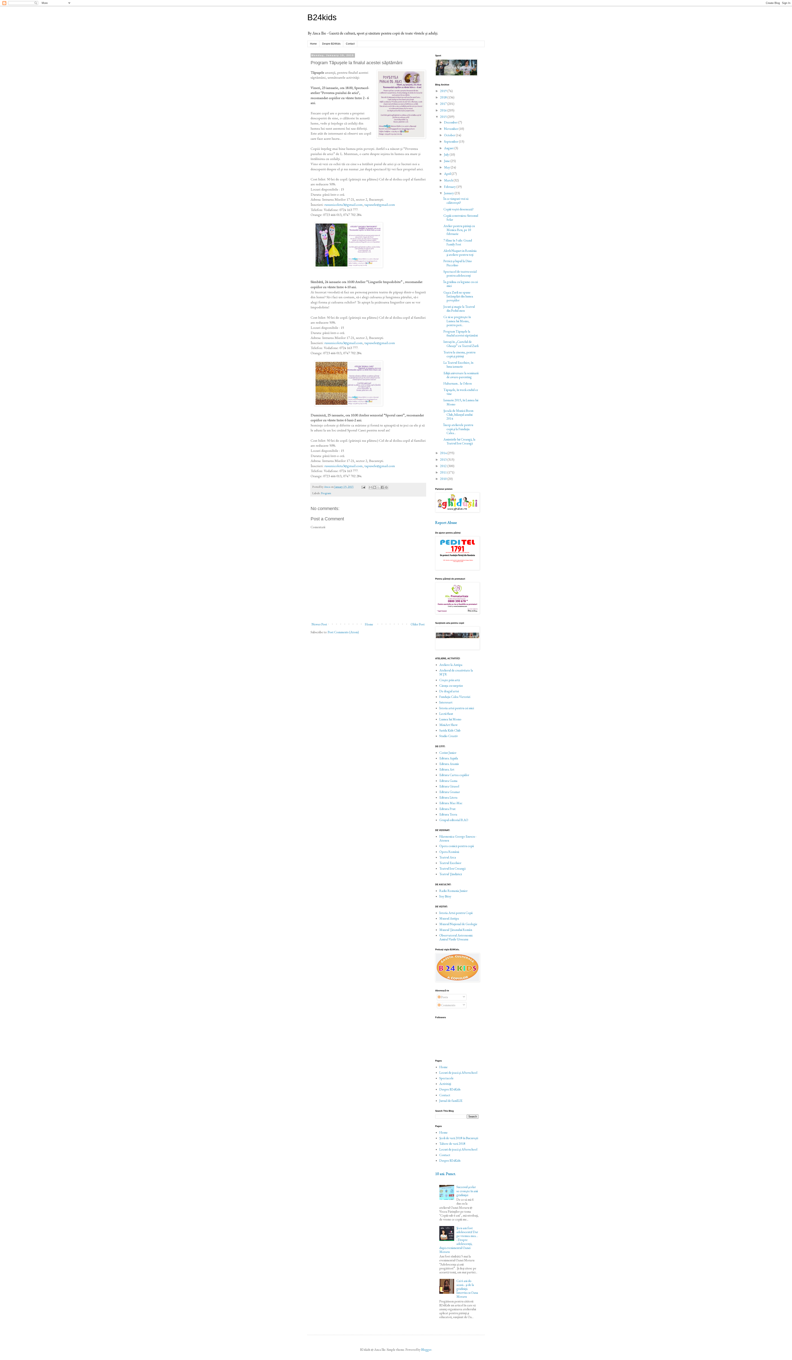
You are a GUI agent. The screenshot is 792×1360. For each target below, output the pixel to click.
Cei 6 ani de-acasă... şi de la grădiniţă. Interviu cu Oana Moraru (467, 1289)
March (449, 180)
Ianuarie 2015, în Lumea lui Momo (460, 402)
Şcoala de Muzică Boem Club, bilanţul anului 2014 (458, 414)
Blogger (426, 1349)
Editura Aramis (449, 764)
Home (313, 43)
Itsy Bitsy (445, 896)
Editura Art (446, 769)
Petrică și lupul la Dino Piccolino (457, 263)
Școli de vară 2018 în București (458, 1138)
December (451, 122)
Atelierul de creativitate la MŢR (456, 672)
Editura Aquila (448, 758)
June (447, 161)
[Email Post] (363, 487)
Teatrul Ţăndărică (450, 874)
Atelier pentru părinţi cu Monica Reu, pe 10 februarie (459, 230)
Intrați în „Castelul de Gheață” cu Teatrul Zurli (460, 344)
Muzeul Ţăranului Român (455, 930)
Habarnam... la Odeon (457, 383)
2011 (443, 472)
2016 (443, 110)
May (447, 167)
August (449, 148)
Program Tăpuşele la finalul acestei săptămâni (460, 333)
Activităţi (445, 1084)
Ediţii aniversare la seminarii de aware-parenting (460, 375)
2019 (443, 91)
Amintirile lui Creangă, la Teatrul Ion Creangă (459, 441)
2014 (443, 453)
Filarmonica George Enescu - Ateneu (457, 838)
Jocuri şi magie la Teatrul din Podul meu (459, 308)
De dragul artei (449, 691)
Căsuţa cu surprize (451, 685)
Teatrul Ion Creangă (452, 868)
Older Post (418, 624)
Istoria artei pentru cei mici (456, 708)
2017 (443, 104)
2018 (443, 97)
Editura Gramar (449, 792)
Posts (444, 997)
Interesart (446, 702)
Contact (350, 43)
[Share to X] (378, 487)
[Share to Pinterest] (386, 487)
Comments (447, 1005)
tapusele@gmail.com (379, 204)
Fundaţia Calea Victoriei (454, 697)
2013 (443, 459)
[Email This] (371, 487)
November (451, 129)
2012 (443, 466)
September (451, 141)
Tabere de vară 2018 (452, 1143)
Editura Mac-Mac (450, 803)
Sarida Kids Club (450, 730)
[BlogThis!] (374, 487)
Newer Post (319, 624)
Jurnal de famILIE (450, 1100)
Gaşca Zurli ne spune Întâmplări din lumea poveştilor (458, 296)
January (449, 193)
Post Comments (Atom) (343, 632)
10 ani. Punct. (445, 1173)
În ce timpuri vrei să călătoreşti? (455, 200)
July (447, 154)
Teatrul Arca (447, 857)
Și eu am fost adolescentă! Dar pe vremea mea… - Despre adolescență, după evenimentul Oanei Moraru (458, 1240)
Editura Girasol (449, 786)
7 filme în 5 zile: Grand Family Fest (457, 242)
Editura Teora (448, 814)
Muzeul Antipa (449, 918)
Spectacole (446, 1078)
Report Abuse (446, 522)
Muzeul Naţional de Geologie (458, 924)
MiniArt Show (448, 725)
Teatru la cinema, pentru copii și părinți (459, 354)
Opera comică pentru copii (456, 846)
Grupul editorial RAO (453, 820)
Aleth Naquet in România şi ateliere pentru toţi (460, 253)
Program (326, 493)
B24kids (322, 17)
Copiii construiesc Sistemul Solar (460, 217)
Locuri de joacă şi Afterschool (458, 1072)
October (450, 135)
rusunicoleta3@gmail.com (343, 204)
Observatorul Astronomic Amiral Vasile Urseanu (456, 937)
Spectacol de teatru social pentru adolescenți (460, 273)
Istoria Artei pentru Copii (456, 913)
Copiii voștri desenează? (458, 209)
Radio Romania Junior (453, 891)
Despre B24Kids (331, 43)
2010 (443, 479)
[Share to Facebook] (382, 487)
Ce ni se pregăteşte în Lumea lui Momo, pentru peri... (457, 321)
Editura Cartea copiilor (454, 775)
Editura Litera (448, 797)
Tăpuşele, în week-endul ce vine (460, 392)
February (450, 187)
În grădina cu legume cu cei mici (460, 284)
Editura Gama (448, 781)
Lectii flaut (446, 713)
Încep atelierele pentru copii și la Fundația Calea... (458, 429)
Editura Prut (447, 809)
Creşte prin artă (449, 680)
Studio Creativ (448, 736)
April (447, 174)
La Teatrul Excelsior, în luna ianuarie (458, 364)
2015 (443, 117)
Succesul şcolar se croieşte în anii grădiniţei (467, 1191)
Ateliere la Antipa (450, 665)
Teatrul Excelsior (450, 863)
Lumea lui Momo (450, 719)
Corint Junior (447, 752)
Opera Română (449, 852)
